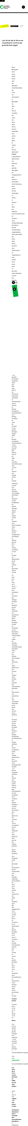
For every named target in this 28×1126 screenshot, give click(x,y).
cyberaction (15, 1060)
